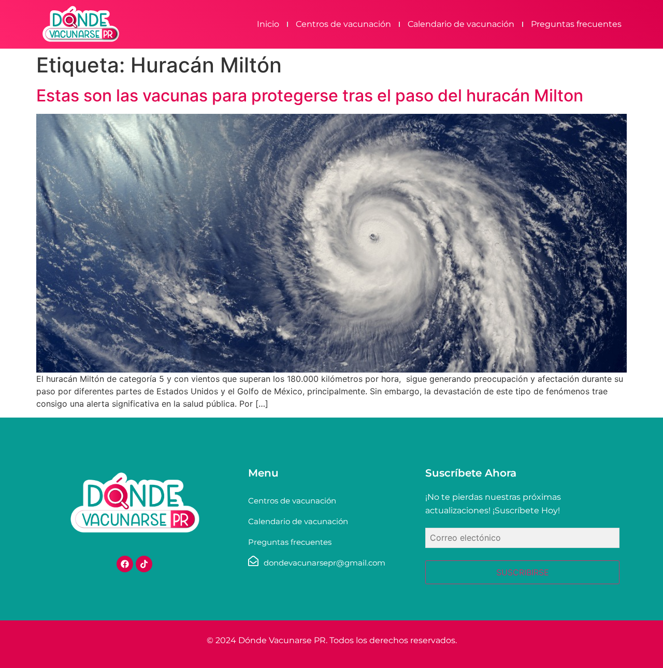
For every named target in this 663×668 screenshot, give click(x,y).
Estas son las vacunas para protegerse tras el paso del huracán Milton (309, 95)
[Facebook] (125, 564)
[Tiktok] (144, 564)
